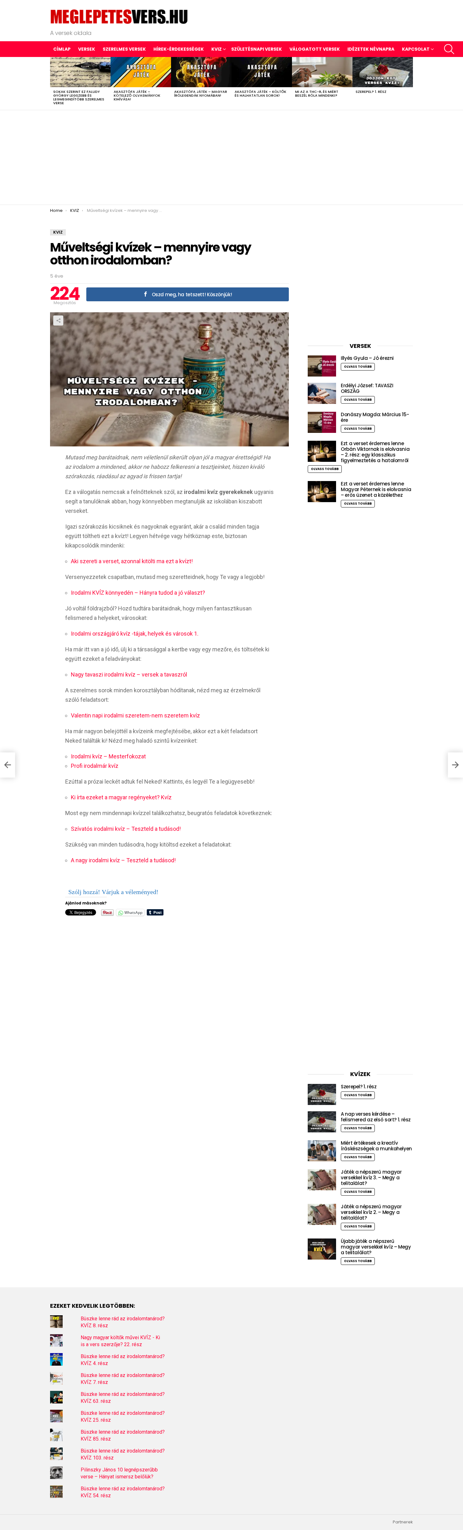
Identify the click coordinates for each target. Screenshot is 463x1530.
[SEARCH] (449, 49)
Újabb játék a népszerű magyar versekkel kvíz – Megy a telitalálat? (376, 1247)
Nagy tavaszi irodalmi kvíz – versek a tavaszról (129, 674)
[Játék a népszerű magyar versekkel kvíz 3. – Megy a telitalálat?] (322, 1179)
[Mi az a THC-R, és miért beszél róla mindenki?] (322, 72)
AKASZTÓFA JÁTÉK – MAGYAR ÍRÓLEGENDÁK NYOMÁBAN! (200, 93)
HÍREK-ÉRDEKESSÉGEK (178, 49)
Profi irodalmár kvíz (94, 765)
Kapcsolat (416, 49)
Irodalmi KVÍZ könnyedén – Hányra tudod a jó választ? (138, 592)
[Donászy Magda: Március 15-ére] (322, 422)
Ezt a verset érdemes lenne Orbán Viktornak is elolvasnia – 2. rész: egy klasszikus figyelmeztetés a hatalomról (375, 452)
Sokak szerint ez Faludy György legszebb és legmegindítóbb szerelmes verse (78, 97)
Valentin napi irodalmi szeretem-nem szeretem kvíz (135, 715)
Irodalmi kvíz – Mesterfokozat (108, 756)
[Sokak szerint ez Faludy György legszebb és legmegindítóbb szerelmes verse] (80, 72)
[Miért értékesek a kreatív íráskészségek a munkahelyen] (322, 1150)
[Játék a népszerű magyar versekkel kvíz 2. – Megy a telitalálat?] (322, 1214)
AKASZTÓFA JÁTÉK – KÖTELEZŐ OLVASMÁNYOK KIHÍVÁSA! (137, 95)
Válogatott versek (314, 49)
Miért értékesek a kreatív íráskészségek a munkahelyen (376, 1146)
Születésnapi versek (256, 49)
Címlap (62, 49)
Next (410, 83)
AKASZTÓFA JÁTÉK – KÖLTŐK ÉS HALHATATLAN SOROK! (260, 93)
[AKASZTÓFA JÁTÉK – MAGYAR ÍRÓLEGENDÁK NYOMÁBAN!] (201, 72)
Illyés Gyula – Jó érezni (367, 358)
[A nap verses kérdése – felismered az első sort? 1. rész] (322, 1121)
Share (58, 320)
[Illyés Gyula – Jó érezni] (322, 366)
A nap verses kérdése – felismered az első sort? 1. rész (376, 1117)
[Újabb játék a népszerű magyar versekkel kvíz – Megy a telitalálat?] (322, 1249)
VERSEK (86, 49)
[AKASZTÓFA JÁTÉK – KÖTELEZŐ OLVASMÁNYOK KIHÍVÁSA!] (141, 72)
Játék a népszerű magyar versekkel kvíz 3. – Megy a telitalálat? (371, 1178)
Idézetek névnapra (370, 49)
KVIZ (216, 49)
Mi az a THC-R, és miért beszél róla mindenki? (316, 93)
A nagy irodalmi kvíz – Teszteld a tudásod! (123, 860)
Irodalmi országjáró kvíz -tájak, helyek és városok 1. (134, 633)
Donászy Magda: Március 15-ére (375, 417)
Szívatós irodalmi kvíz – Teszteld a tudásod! (126, 828)
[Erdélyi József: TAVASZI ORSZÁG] (322, 393)
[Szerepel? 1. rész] (382, 72)
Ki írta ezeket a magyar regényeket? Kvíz (121, 797)
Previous (53, 83)
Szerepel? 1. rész (371, 91)
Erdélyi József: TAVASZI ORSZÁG (367, 388)
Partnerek (403, 1522)
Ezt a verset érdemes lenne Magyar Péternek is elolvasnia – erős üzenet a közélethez (376, 489)
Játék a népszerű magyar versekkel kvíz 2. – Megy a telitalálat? (371, 1212)
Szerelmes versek (124, 49)
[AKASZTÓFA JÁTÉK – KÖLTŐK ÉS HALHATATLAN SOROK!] (262, 72)
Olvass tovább (358, 366)
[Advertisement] (231, 157)
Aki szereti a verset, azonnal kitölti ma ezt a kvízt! (132, 561)
